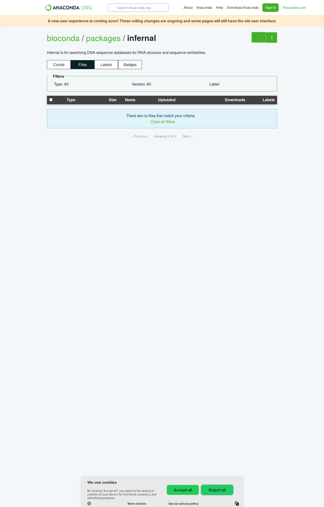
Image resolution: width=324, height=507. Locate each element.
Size (112, 99)
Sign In (270, 7)
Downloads (234, 99)
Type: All (61, 84)
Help (219, 7)
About (188, 7)
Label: (215, 84)
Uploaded (166, 99)
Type (70, 99)
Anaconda (204, 7)
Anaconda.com (294, 7)
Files (83, 64)
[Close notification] (319, 20)
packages (104, 37)
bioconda (63, 37)
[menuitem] (63, 84)
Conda (59, 64)
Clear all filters (162, 121)
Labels (106, 64)
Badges (130, 64)
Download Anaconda (243, 7)
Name (129, 99)
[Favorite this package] (259, 37)
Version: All (142, 84)
